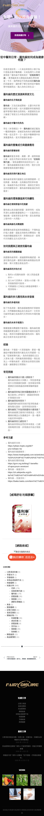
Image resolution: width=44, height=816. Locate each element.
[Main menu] (40, 4)
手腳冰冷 (10, 575)
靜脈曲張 (10, 634)
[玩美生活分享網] (13, 5)
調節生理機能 (16, 602)
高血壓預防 (11, 637)
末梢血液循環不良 (14, 580)
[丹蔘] (22, 780)
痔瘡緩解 (10, 583)
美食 (8, 605)
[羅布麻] (36, 780)
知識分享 (10, 586)
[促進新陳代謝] (29, 794)
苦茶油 (14, 626)
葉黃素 (14, 599)
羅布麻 (37, 81)
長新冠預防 (11, 613)
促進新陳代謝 (16, 591)
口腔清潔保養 (12, 572)
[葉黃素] (8, 780)
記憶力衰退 (11, 610)
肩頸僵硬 (10, 607)
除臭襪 (14, 632)
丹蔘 (13, 588)
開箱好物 (10, 615)
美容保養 (15, 621)
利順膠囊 (15, 618)
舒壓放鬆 (15, 596)
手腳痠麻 (10, 577)
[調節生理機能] (15, 794)
